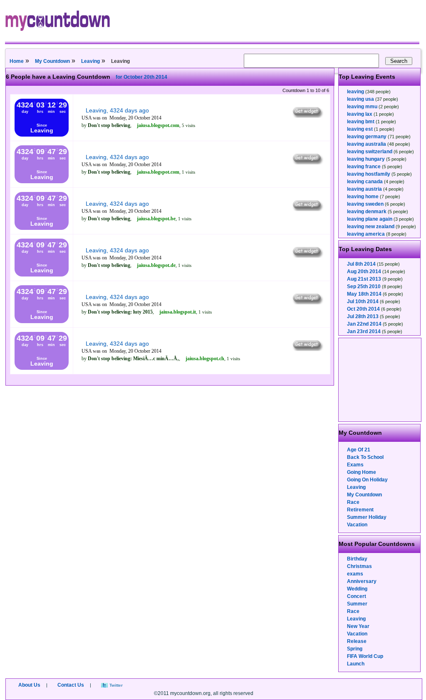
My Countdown (52, 61)
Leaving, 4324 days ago (117, 110)
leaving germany (366, 137)
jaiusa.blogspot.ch (205, 358)
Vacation (357, 525)
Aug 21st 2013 (364, 279)
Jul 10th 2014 (363, 301)
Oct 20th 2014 (363, 309)
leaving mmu (362, 107)
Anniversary (361, 581)
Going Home (361, 472)
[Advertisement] (380, 379)
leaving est (360, 129)
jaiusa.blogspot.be (156, 219)
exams (355, 574)
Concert (356, 596)
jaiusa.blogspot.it (177, 312)
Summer (357, 604)
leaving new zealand (370, 226)
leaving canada (365, 181)
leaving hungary (366, 159)
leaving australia (366, 144)
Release (357, 641)
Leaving (90, 61)
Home (17, 61)
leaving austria (364, 189)
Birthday (357, 559)
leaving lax (359, 114)
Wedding (357, 589)
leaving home (363, 196)
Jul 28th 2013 (363, 316)
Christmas (359, 566)
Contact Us (70, 685)
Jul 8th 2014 (361, 264)
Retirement (360, 510)
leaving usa (360, 99)
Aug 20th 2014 (364, 271)
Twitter (116, 685)
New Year (358, 626)
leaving (355, 92)
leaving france (364, 166)
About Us (29, 685)
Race (353, 502)
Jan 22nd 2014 (364, 324)
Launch (355, 664)
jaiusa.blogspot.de (156, 265)
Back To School (365, 457)
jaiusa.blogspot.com (158, 125)
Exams (355, 465)
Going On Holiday (367, 480)
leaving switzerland (369, 151)
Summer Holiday (366, 517)
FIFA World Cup (365, 656)
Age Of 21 (358, 450)
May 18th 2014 (364, 294)
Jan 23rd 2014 (364, 331)
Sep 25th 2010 (364, 286)
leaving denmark (366, 211)
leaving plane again (369, 219)
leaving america (366, 234)
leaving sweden (365, 204)
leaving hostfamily (368, 174)
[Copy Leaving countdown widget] (307, 115)
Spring (354, 649)
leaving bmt (360, 122)
